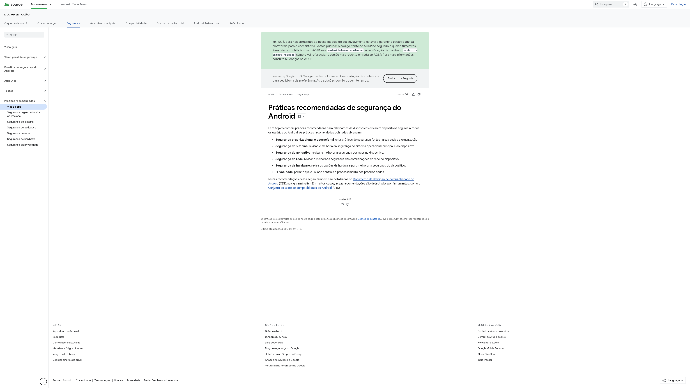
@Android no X (273, 331)
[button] (21, 57)
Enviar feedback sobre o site (161, 380)
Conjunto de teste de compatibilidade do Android (300, 188)
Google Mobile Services (491, 348)
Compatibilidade (136, 23)
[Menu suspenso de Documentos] (52, 4)
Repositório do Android (66, 331)
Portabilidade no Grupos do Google (285, 365)
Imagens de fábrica (64, 354)
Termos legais (102, 380)
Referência (237, 23)
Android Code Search (74, 4)
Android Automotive (207, 23)
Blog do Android (274, 342)
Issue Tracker (485, 359)
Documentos (39, 4)
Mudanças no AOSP (298, 59)
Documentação (17, 14)
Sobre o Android (62, 380)
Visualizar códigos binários (68, 348)
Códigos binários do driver (67, 359)
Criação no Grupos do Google (282, 359)
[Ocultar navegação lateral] (43, 381)
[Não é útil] (419, 94)
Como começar (47, 23)
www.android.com (488, 342)
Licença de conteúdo (369, 218)
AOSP (271, 94)
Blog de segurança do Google (282, 348)
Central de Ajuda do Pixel (492, 336)
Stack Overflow (486, 354)
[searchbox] (24, 35)
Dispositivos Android (170, 23)
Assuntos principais (103, 23)
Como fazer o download (66, 342)
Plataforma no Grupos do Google (284, 354)
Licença (118, 380)
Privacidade (133, 380)
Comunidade (83, 380)
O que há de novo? (15, 23)
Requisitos (58, 336)
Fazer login (678, 4)
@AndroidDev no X (276, 336)
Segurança (73, 23)
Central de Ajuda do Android (494, 331)
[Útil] (413, 94)
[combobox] (611, 4)
